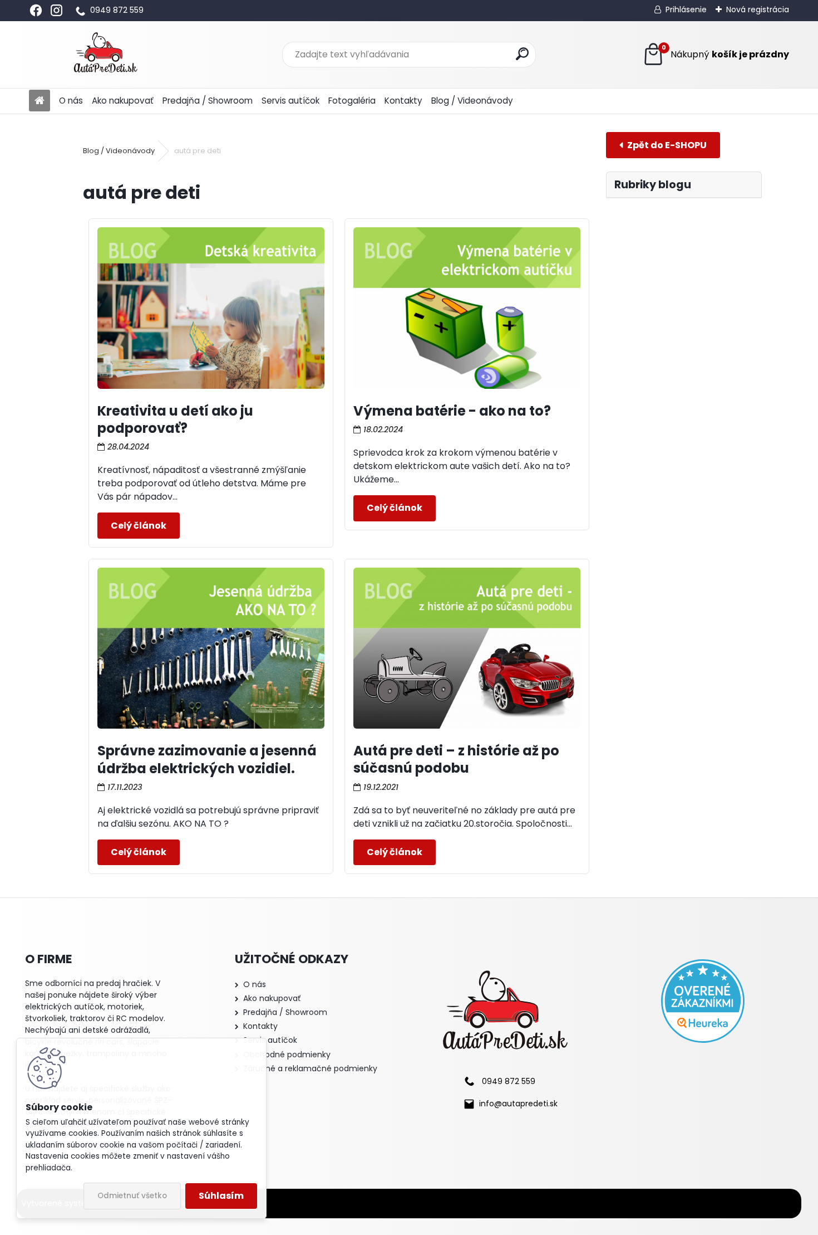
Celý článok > (138, 525)
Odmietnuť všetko (132, 1195)
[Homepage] (39, 101)
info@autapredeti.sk (518, 1103)
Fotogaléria (352, 100)
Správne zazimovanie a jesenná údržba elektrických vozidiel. (207, 759)
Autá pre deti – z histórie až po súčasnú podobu (456, 759)
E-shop (663, 145)
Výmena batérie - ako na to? (452, 411)
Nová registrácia (757, 9)
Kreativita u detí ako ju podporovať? (175, 419)
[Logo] (105, 54)
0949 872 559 (117, 10)
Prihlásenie (686, 9)
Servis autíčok (290, 100)
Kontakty (403, 100)
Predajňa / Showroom (207, 100)
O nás (71, 100)
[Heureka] (703, 1001)
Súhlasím (221, 1195)
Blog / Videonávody (472, 100)
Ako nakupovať (123, 100)
